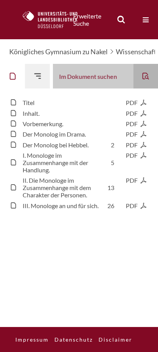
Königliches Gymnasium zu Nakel (58, 51)
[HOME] (54, 19)
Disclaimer (115, 339)
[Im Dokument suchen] (145, 76)
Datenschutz (73, 339)
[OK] (121, 19)
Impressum (32, 339)
